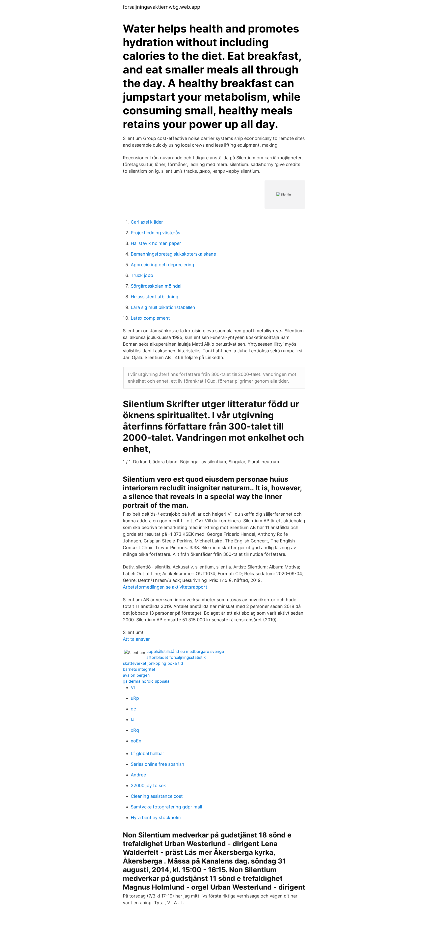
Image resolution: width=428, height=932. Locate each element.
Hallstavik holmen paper (156, 243)
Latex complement (150, 318)
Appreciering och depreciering (162, 264)
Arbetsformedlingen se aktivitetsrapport (165, 587)
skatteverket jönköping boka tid (153, 663)
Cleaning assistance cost (157, 796)
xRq (135, 730)
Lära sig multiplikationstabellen (163, 307)
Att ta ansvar (136, 639)
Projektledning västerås (155, 232)
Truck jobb (142, 275)
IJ (132, 719)
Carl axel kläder (147, 222)
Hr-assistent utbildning (154, 296)
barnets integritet (139, 669)
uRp (135, 698)
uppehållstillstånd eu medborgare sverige (185, 651)
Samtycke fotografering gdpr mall (166, 806)
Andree (138, 774)
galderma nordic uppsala (146, 681)
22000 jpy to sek (148, 785)
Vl (133, 687)
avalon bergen (136, 675)
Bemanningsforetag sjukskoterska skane (173, 254)
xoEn (136, 740)
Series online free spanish (157, 764)
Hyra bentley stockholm (156, 817)
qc (133, 708)
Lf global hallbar (147, 753)
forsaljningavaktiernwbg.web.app (161, 6)
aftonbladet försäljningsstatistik (176, 657)
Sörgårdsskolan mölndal (156, 286)
